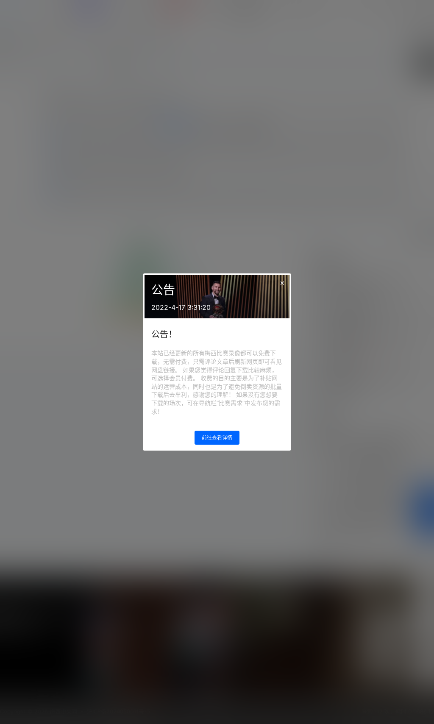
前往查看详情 (217, 437)
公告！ (164, 334)
